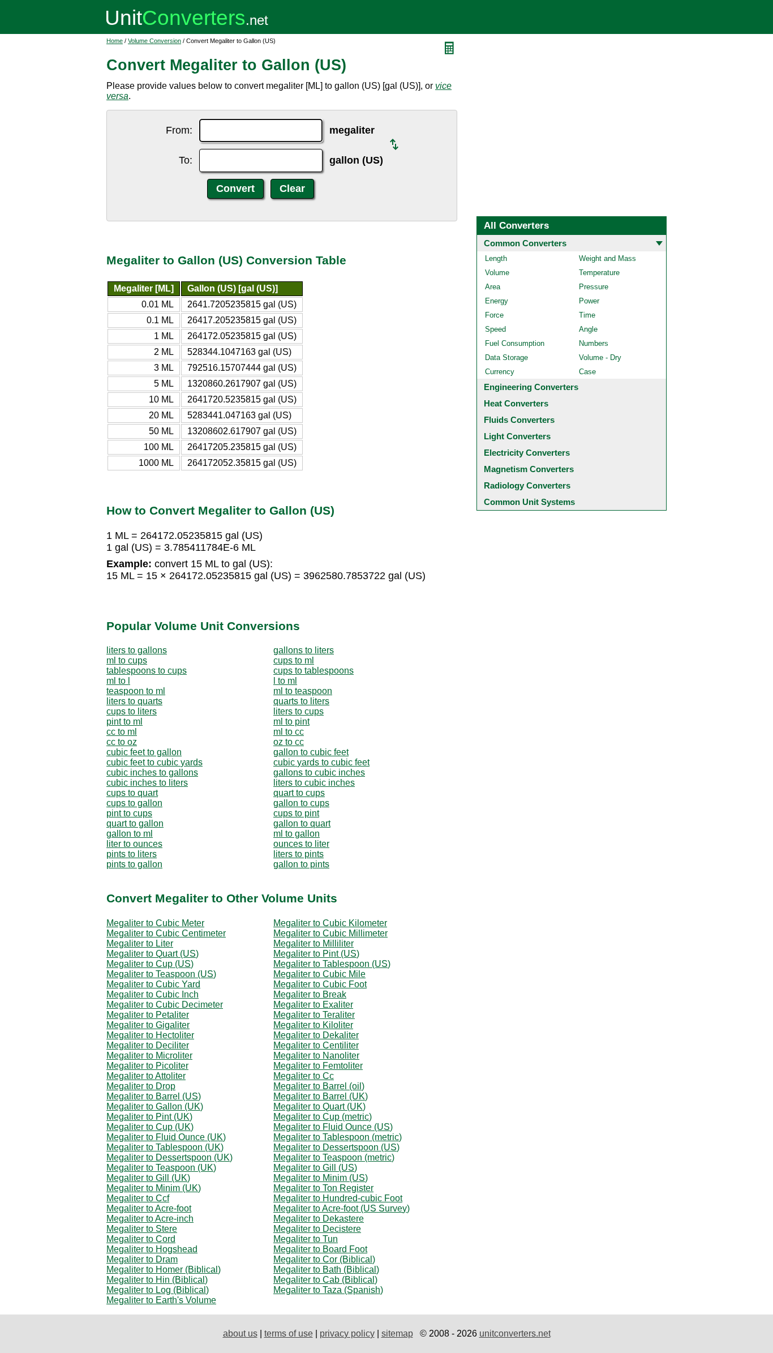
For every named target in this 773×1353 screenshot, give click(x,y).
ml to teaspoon (302, 691)
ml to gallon (296, 833)
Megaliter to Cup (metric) (322, 1116)
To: (185, 160)
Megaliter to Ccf (137, 1198)
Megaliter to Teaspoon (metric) (333, 1157)
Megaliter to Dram (142, 1259)
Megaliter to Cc (303, 1076)
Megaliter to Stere (141, 1229)
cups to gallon (134, 803)
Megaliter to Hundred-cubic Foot (337, 1198)
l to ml (285, 681)
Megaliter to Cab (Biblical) (325, 1280)
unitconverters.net (515, 1333)
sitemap (397, 1333)
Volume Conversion (154, 40)
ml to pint (291, 721)
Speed (495, 329)
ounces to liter (301, 844)
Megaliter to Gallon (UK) (154, 1106)
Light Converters (517, 436)
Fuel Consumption (514, 343)
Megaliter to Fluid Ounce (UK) (166, 1137)
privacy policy (347, 1333)
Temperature (599, 272)
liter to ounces (134, 844)
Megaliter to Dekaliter (316, 1035)
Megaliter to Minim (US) (320, 1178)
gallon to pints (301, 864)
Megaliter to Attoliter (146, 1076)
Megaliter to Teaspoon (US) (161, 974)
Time (587, 315)
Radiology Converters (527, 485)
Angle (588, 329)
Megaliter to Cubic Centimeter (166, 933)
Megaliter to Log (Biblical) (157, 1290)
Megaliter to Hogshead (151, 1249)
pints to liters (131, 854)
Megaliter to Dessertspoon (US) (336, 1147)
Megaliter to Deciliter (147, 1045)
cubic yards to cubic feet (321, 762)
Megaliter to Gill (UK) (148, 1178)
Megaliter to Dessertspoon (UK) (169, 1157)
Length (496, 258)
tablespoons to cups (146, 670)
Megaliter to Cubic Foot (320, 984)
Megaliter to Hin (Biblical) (157, 1280)
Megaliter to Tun (305, 1239)
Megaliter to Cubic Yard (153, 984)
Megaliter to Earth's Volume (161, 1300)
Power (589, 301)
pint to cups (129, 813)
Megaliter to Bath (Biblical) (326, 1269)
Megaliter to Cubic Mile (319, 974)
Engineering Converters (531, 387)
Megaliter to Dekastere (318, 1218)
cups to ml (293, 660)
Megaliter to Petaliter (147, 1015)
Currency (499, 371)
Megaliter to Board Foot (320, 1249)
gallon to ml (129, 833)
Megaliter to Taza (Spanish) (328, 1290)
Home (114, 40)
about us (240, 1333)
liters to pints (298, 854)
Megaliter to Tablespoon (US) (331, 964)
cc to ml (121, 732)
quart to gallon (135, 823)
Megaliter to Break (309, 994)
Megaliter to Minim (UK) (153, 1188)
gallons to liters (303, 650)
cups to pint (296, 813)
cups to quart (132, 793)
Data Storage (506, 357)
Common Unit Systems (529, 502)
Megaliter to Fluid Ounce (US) (333, 1127)
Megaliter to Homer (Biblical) (163, 1269)
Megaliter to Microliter (149, 1055)
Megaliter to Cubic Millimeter (330, 933)
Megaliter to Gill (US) (315, 1167)
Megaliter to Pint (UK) (149, 1116)
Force (494, 315)
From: (179, 130)
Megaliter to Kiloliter (313, 1025)
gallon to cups (301, 803)
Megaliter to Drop (140, 1086)
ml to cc (288, 732)
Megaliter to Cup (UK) (150, 1127)
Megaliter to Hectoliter (150, 1035)
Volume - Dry (600, 357)
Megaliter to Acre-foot (148, 1208)
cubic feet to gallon (144, 752)
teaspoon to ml (135, 691)
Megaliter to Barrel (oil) (318, 1086)
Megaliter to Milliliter (313, 943)
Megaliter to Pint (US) (316, 953)
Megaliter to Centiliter (316, 1045)
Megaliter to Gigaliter (148, 1025)
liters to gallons (136, 650)
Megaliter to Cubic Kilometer (330, 923)
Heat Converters (516, 403)
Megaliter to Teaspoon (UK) (161, 1167)
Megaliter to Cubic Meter (155, 923)
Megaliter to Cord (140, 1239)
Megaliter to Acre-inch (150, 1218)
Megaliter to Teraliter (314, 1015)
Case (587, 371)
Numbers (593, 343)
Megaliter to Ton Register (323, 1188)
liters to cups (298, 711)
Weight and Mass (607, 258)
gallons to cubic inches (319, 772)
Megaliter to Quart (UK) (319, 1106)
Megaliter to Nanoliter (316, 1055)
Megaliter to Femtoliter (318, 1066)
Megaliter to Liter (139, 943)
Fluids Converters (519, 420)
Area (492, 286)
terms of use (288, 1333)
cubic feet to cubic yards (154, 762)
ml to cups (126, 660)
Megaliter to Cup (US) (150, 964)
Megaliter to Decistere (317, 1229)
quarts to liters (301, 701)
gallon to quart (301, 823)
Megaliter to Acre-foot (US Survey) (341, 1208)
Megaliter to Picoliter (147, 1066)
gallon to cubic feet (311, 752)
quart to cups (299, 793)
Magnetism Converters (529, 469)
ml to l (118, 681)
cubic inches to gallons (152, 772)
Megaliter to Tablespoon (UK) (165, 1147)
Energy (496, 301)
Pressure (593, 286)
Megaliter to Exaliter (313, 1004)
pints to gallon (134, 864)
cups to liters (131, 711)
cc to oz (121, 742)
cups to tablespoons (313, 670)
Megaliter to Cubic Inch (152, 994)
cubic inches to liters (147, 782)
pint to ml (124, 721)
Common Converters (525, 243)
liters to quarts (134, 701)
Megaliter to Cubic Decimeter (164, 1004)
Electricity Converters (527, 452)
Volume (497, 272)
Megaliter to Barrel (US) (153, 1096)
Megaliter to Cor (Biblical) (324, 1259)
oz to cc (288, 742)
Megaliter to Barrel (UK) (320, 1096)
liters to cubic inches (314, 782)
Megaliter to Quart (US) (152, 953)
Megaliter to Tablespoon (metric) (337, 1137)
